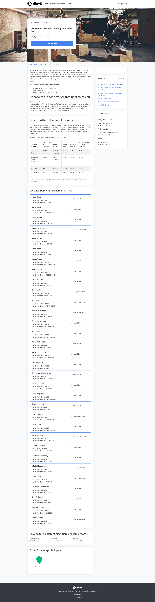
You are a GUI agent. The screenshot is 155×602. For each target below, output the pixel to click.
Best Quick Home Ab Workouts (108, 102)
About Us (77, 594)
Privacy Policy (92, 591)
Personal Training (46, 64)
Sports (36, 64)
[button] (74, 4)
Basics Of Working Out (105, 98)
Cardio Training (103, 105)
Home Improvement (58, 4)
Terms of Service (81, 591)
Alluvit (29, 64)
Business (48, 4)
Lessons (69, 4)
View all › (122, 78)
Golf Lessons (39, 567)
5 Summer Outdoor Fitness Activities (110, 84)
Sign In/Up (123, 4)
